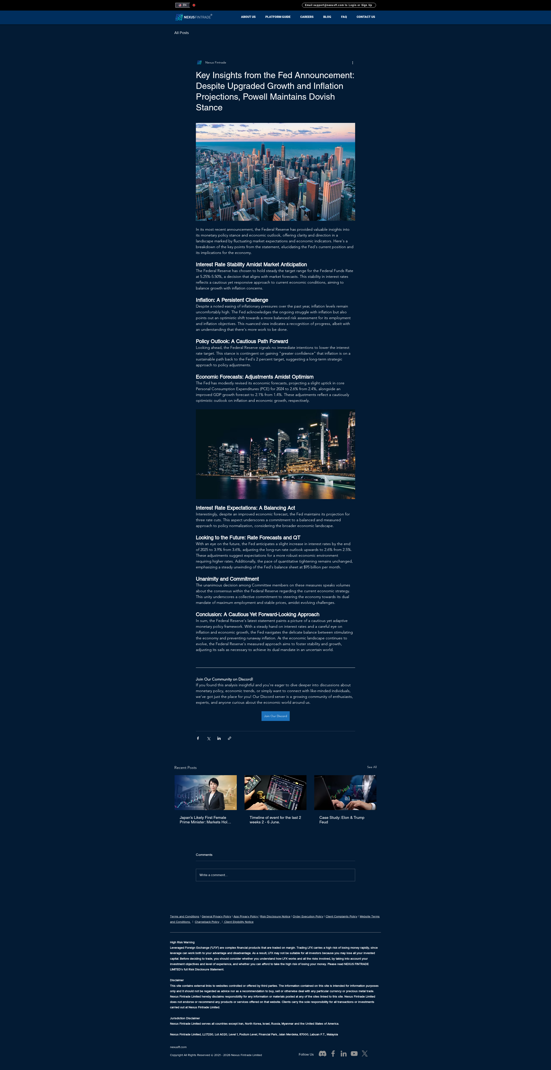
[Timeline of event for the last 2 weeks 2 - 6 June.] (276, 792)
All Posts (181, 33)
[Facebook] (333, 1053)
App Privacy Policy (246, 916)
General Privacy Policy (216, 916)
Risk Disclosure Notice (275, 916)
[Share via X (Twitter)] (208, 738)
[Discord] (322, 1053)
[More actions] (352, 62)
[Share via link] (230, 738)
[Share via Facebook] (198, 738)
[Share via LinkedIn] (219, 738)
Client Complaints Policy (341, 916)
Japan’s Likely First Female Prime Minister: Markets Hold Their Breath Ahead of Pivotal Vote (205, 819)
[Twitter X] (365, 1053)
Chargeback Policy (207, 921)
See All (372, 767)
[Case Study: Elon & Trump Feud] (345, 792)
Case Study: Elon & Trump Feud (341, 819)
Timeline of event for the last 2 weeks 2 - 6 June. (275, 819)
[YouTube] (354, 1053)
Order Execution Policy (308, 916)
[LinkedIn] (343, 1053)
